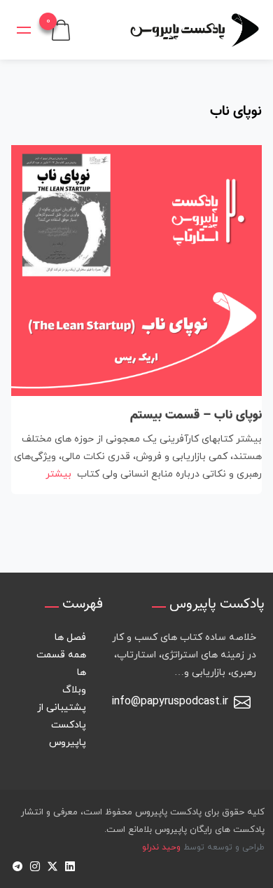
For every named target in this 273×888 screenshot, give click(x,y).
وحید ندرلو (161, 847)
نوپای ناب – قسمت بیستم (196, 415)
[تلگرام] (17, 865)
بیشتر (58, 474)
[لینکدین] (69, 865)
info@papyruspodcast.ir (169, 701)
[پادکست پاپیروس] (195, 30)
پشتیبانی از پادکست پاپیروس (61, 725)
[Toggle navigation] (23, 30)
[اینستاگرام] (34, 865)
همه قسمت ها (61, 663)
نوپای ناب (236, 111)
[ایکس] (52, 865)
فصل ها (70, 637)
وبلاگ (74, 690)
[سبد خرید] (60, 29)
